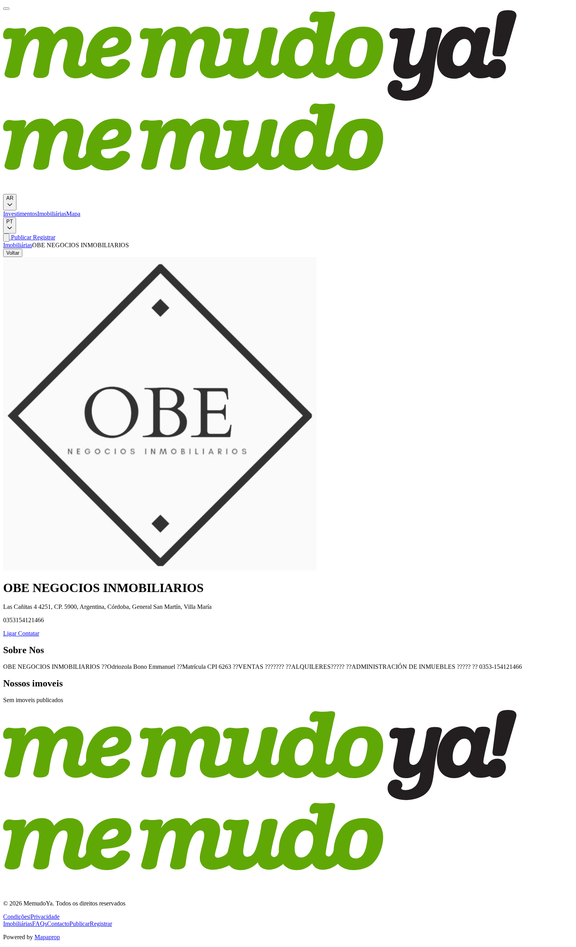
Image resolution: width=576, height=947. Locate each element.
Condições (16, 916)
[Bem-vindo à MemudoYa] (6, 8)
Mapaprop (47, 937)
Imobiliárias (51, 213)
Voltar (12, 253)
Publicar (20, 237)
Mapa (73, 213)
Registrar (43, 237)
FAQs (39, 923)
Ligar (9, 633)
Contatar (27, 633)
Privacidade (45, 916)
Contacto (58, 923)
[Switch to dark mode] (6, 238)
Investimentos (20, 213)
